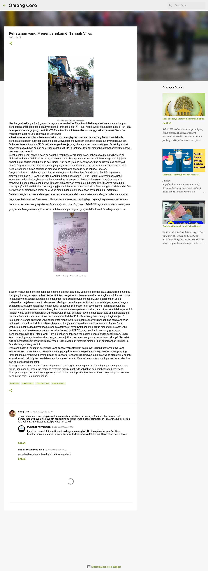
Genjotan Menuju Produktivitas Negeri (181, 226)
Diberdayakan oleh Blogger (106, 566)
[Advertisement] (70, 536)
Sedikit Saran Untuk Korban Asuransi (180, 174)
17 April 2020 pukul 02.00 (41, 412)
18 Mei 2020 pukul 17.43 (55, 450)
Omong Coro (23, 5)
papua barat (58, 383)
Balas (21, 443)
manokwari (27, 383)
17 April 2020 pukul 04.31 (63, 427)
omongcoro (43, 383)
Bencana (14, 383)
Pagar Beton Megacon (31, 449)
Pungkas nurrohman (39, 426)
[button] (11, 43)
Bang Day (23, 411)
